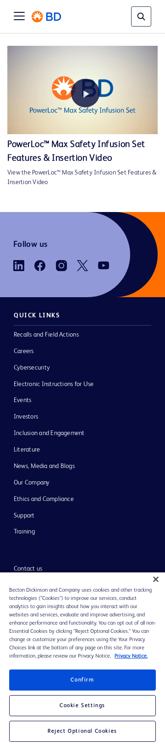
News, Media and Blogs (44, 466)
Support (24, 515)
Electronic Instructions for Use (54, 384)
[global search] (141, 16)
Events (22, 400)
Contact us (28, 569)
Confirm (82, 680)
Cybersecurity (32, 368)
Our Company (32, 482)
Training (24, 531)
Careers (24, 351)
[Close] (156, 579)
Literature (27, 449)
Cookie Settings (82, 705)
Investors (26, 417)
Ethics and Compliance (44, 499)
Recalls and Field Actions (46, 335)
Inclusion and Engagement (49, 433)
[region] (82, 661)
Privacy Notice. (131, 656)
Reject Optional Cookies (82, 731)
